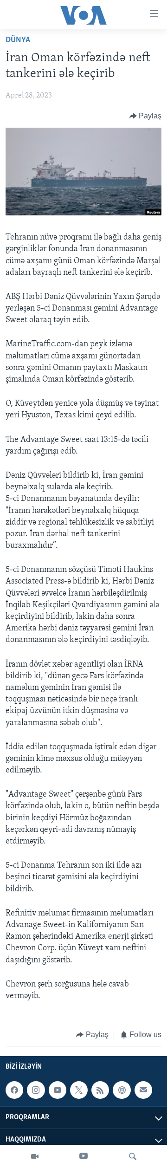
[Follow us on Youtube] (57, 1090)
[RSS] (100, 1090)
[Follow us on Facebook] (14, 1090)
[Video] (35, 1156)
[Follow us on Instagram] (36, 1090)
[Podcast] (121, 1090)
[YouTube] (83, 1156)
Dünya (18, 40)
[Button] (145, 116)
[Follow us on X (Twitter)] (79, 1090)
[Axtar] (133, 1156)
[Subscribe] (143, 1090)
